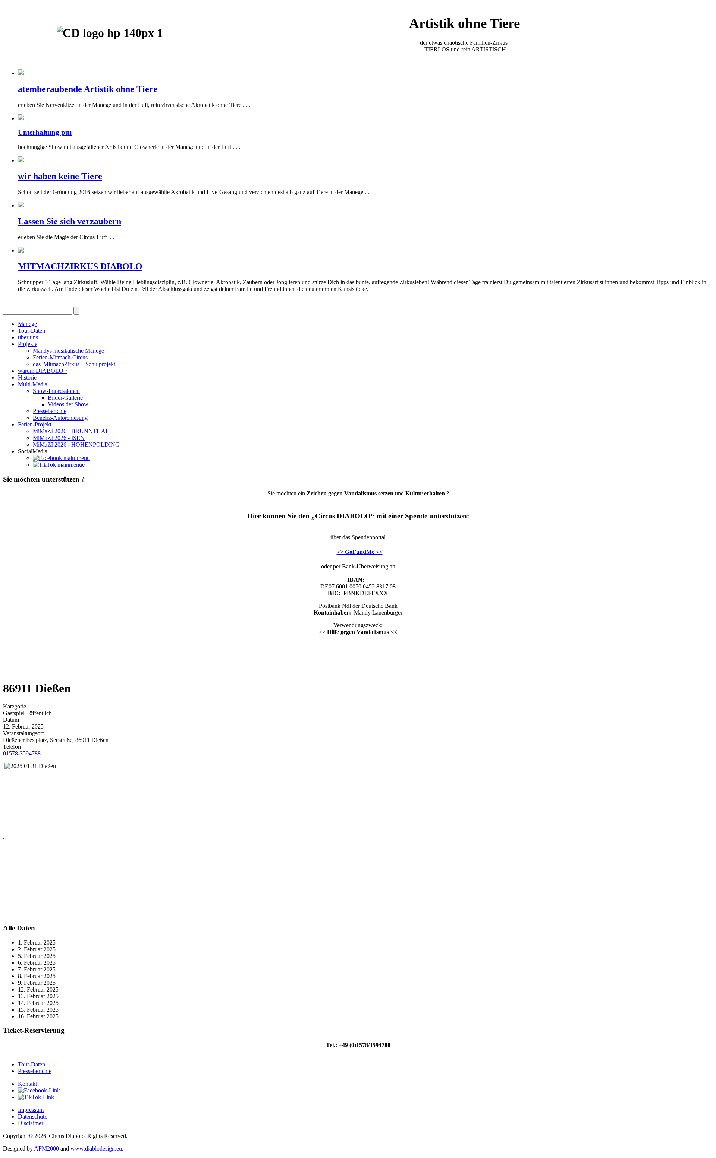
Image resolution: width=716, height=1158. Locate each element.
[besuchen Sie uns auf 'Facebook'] (61, 458)
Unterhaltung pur (45, 132)
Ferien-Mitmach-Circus (60, 357)
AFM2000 (46, 1148)
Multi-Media (32, 384)
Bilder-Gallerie (65, 397)
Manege (27, 324)
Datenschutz (32, 1116)
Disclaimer (30, 1123)
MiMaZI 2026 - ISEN (59, 438)
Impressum (31, 1110)
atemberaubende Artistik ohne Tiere (87, 89)
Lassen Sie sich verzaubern (69, 221)
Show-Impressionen (56, 391)
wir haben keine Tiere (60, 176)
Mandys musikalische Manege (68, 351)
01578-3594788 (22, 753)
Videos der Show (68, 404)
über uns (28, 337)
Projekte (27, 344)
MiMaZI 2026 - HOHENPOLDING (76, 444)
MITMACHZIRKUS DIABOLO (80, 266)
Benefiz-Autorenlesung (60, 418)
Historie (27, 377)
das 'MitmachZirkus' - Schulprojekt (74, 364)
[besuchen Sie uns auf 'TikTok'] (59, 464)
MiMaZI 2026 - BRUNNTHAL (71, 431)
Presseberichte (49, 411)
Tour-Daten (31, 330)
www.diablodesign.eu (96, 1148)
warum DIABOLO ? (42, 371)
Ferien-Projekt (34, 424)
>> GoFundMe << (360, 552)
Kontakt (27, 1084)
